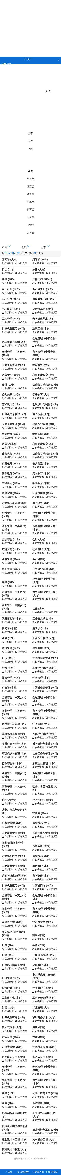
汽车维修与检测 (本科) (14, 341)
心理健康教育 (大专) (43, 374)
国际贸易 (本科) (41, 856)
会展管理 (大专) (11, 539)
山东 (23, 26)
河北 (48, 13)
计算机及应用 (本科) (13, 328)
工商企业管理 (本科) (43, 667)
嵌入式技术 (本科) (42, 1056)
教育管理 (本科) (41, 434)
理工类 (30, 186)
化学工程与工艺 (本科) (45, 1093)
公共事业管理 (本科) (43, 569)
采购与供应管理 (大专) (45, 832)
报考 (3, 83)
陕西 (48, 32)
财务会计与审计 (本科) (45, 743)
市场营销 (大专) (11, 549)
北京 (14, 13)
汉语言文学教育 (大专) (45, 384)
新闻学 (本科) (40, 259)
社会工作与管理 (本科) (45, 753)
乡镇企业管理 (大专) (43, 733)
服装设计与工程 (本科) (14, 1139)
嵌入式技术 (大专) (12, 1027)
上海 (23, 13)
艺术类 (30, 201)
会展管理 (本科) (11, 559)
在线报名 (24, 1172)
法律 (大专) (38, 269)
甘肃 (6, 39)
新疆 (48, 39)
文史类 (30, 178)
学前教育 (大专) (41, 365)
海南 (14, 32)
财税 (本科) (38, 1027)
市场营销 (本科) (11, 1037)
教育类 (30, 209)
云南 (40, 32)
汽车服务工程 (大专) (43, 1139)
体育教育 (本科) (11, 453)
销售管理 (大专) (41, 648)
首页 (10, 1172)
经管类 (30, 194)
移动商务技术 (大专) (43, 1017)
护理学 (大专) (9, 799)
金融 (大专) (8, 638)
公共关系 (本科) (41, 463)
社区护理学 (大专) (42, 799)
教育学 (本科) (9, 443)
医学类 (30, 217)
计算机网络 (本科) (42, 493)
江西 (14, 26)
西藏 (31, 39)
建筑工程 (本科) (41, 328)
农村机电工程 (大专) (13, 733)
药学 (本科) (8, 1103)
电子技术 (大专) (11, 299)
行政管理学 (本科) (12, 763)
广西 (23, 39)
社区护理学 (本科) (12, 823)
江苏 (31, 20)
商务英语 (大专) (41, 846)
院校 (3, 68)
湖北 (40, 26)
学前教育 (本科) (11, 434)
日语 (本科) (8, 945)
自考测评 (6, 88)
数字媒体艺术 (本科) (43, 318)
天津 (31, 13)
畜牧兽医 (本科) (41, 1103)
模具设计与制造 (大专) (14, 1149)
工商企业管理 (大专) (43, 638)
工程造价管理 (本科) (43, 997)
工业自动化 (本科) (12, 997)
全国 (6, 13)
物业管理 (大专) (41, 549)
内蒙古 (18, 45)
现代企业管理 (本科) (43, 424)
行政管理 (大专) (41, 724)
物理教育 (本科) (11, 493)
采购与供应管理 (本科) (14, 875)
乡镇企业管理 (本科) (43, 763)
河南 (31, 26)
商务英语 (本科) (41, 875)
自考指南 (6, 63)
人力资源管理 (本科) (13, 424)
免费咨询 (6, 102)
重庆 (40, 13)
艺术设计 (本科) (11, 483)
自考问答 (6, 93)
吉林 (23, 20)
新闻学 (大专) (9, 259)
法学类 (30, 225)
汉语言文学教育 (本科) (45, 453)
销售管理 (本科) (41, 677)
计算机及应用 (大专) (13, 856)
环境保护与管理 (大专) (14, 724)
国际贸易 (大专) (41, 823)
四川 (23, 32)
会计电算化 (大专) (42, 289)
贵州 (31, 32)
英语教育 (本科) (11, 463)
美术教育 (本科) (41, 473)
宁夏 (40, 39)
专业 (3, 73)
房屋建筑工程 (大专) (43, 299)
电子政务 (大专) (41, 414)
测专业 (5, 97)
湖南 (48, 26)
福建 (6, 26)
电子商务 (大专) (11, 289)
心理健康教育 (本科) (43, 443)
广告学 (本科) (9, 687)
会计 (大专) (38, 539)
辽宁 (14, 20)
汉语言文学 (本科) (12, 618)
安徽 (48, 20)
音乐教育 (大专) (41, 394)
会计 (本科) (38, 559)
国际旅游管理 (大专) (13, 832)
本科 (30, 148)
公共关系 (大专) (11, 394)
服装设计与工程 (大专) (45, 1129)
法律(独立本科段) (42, 279)
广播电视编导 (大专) (43, 955)
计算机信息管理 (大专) (14, 414)
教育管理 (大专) (11, 374)
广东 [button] (27, 59)
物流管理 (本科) (11, 677)
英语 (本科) (38, 935)
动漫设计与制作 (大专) (45, 404)
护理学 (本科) (40, 813)
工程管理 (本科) (11, 318)
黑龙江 (7, 45)
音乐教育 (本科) (11, 473)
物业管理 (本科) (11, 569)
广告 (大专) (8, 658)
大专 (30, 141)
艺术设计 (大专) (11, 404)
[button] (11, 246)
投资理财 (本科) (11, 987)
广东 (6, 32)
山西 (6, 20)
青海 (14, 39)
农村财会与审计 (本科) (14, 743)
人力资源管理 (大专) (13, 365)
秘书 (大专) (8, 384)
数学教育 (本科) (41, 483)
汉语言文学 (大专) (42, 618)
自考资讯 (6, 78)
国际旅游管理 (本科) (13, 865)
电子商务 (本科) (11, 308)
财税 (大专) (8, 1007)
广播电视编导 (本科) (13, 964)
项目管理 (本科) (41, 865)
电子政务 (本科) (41, 503)
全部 (30, 133)
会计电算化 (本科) (42, 308)
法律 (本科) (8, 279)
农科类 (30, 232)
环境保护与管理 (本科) (14, 753)
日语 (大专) (8, 269)
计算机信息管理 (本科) (14, 503)
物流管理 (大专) (11, 648)
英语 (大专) (38, 945)
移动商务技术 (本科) (13, 1056)
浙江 (40, 20)
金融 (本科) (8, 667)
